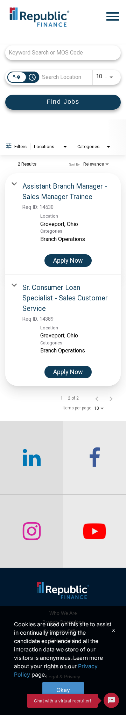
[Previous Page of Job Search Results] (97, 398)
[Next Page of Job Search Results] (111, 398)
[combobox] (59, 52)
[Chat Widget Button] (111, 700)
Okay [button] (63, 689)
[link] (63, 224)
